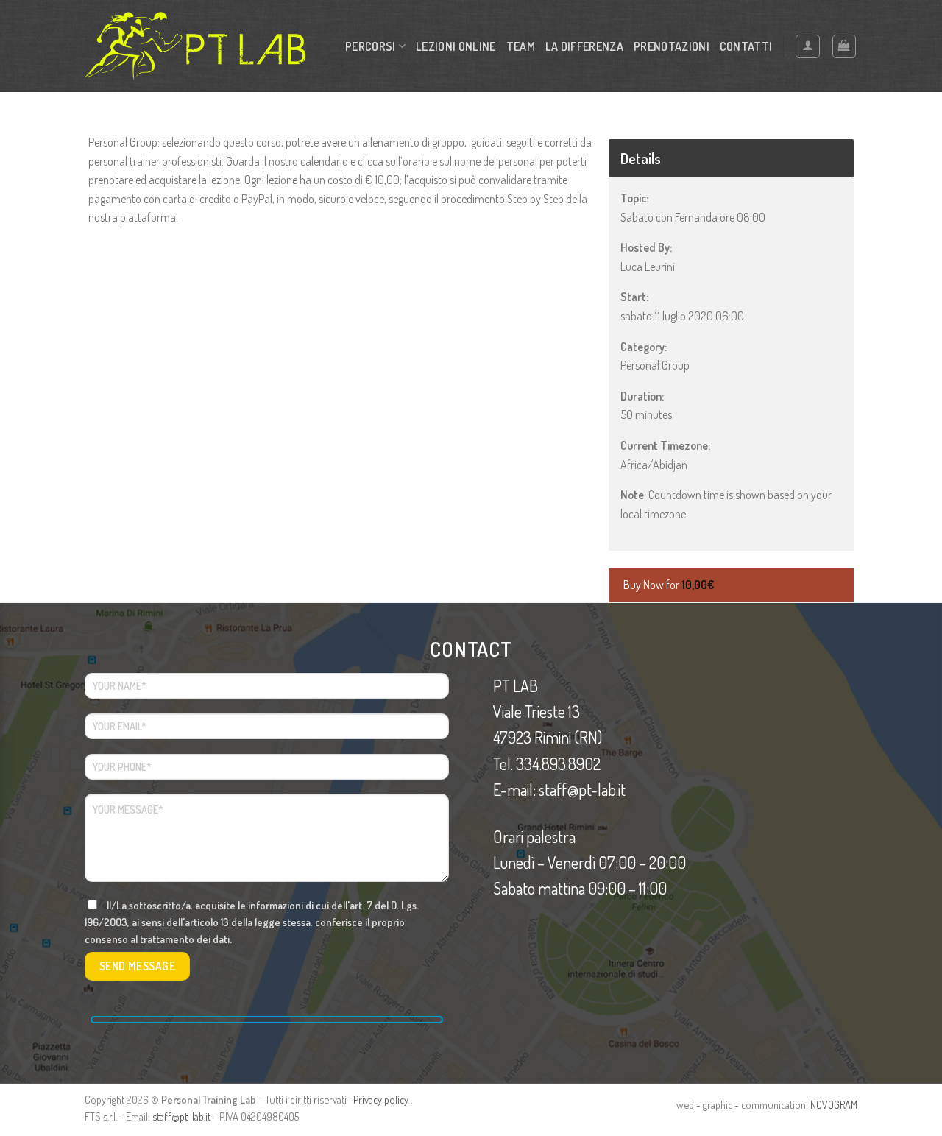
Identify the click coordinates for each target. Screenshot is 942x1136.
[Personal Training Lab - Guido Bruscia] (195, 46)
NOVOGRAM (833, 1104)
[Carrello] (844, 46)
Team (520, 46)
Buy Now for (669, 584)
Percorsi (370, 46)
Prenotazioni (671, 46)
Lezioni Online (455, 46)
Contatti (746, 46)
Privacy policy (380, 1099)
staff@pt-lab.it (181, 1116)
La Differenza (584, 46)
